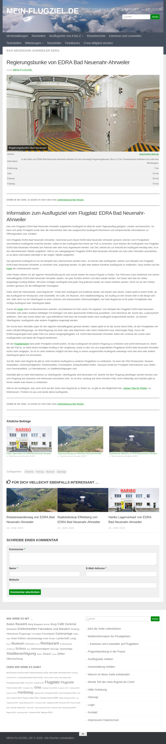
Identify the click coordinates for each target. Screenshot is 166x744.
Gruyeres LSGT (63, 688)
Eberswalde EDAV (65, 677)
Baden (10, 624)
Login (91, 704)
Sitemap (93, 697)
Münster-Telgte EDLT (18, 708)
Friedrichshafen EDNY (14, 688)
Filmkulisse (12, 633)
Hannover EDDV (11, 693)
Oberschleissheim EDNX (43, 708)
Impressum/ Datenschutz (103, 720)
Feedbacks (72, 43)
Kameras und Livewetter (125, 36)
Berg (30, 624)
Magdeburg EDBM (52, 703)
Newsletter (54, 43)
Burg (54, 624)
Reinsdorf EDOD (56, 708)
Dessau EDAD (48, 677)
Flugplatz (52, 682)
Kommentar (17, 549)
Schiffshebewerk (66, 644)
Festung (40, 471)
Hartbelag (25, 692)
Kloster (52, 638)
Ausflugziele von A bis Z (65, 36)
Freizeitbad (36, 634)
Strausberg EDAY (22, 712)
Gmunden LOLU (28, 688)
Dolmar (56, 677)
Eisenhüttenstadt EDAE (15, 683)
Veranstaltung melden (101, 666)
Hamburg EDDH (74, 688)
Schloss (20, 648)
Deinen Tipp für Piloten (135, 388)
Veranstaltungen (17, 36)
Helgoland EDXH (39, 693)
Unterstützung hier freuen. (70, 199)
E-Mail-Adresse (96, 568)
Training (53, 654)
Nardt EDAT (30, 708)
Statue (39, 654)
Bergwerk (38, 624)
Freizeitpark (48, 633)
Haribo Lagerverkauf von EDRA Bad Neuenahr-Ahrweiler (28, 453)
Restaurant (49, 643)
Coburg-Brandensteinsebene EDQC (30, 677)
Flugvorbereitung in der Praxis (106, 651)
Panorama (30, 644)
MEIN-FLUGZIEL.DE (42, 10)
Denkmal (29, 471)
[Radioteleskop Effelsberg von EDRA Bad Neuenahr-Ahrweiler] (133, 439)
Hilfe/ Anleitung (97, 689)
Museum (50, 471)
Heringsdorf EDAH (51, 693)
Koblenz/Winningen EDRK (67, 698)
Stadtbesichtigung (21, 653)
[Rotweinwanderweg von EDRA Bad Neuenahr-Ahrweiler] (82, 439)
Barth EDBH (53, 673)
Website (14, 579)
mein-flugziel (23, 70)
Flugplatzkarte (21, 343)
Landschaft (62, 638)
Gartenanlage (64, 633)
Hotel (14, 638)
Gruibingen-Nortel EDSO (50, 688)
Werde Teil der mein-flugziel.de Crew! (111, 682)
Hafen (75, 634)
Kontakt (92, 712)
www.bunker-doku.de (149, 154)
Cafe (60, 624)
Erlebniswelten (27, 629)
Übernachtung (14, 658)
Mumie (8, 644)
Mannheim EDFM (64, 703)
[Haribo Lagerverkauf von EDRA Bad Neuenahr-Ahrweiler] (30, 439)
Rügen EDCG (11, 712)
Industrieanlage (35, 638)
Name (13, 568)
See (28, 649)
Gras (37, 687)
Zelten (61, 653)
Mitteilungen (33, 43)
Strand (46, 653)
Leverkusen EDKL (40, 703)
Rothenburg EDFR (69, 708)
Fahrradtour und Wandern (54, 629)
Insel (45, 638)
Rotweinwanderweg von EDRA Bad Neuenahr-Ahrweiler (80, 453)
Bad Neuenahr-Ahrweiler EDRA (33, 50)
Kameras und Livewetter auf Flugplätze (114, 643)
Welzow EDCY (47, 712)
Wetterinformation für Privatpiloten (109, 636)
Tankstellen (13, 43)
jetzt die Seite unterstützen (104, 628)
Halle (8, 639)
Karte (9, 268)
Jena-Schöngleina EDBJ (67, 693)
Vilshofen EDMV (34, 712)
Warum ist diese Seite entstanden (109, 674)
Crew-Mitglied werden (98, 43)
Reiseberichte (96, 36)
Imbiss (22, 638)
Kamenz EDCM (16, 698)
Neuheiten (39, 36)
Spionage (61, 471)
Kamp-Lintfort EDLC (31, 698)
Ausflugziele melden (100, 659)
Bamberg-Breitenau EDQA (39, 673)
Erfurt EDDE (29, 683)
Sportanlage (66, 648)
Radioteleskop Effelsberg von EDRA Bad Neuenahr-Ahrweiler (133, 453)
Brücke (47, 624)
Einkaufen (11, 629)
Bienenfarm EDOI (64, 673)
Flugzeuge (25, 633)
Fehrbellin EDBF (39, 683)
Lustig (73, 638)
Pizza (37, 644)
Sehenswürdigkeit (40, 648)
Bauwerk (21, 624)
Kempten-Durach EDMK (49, 698)
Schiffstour (10, 649)
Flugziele (67, 682)
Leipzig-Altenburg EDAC (26, 703)
